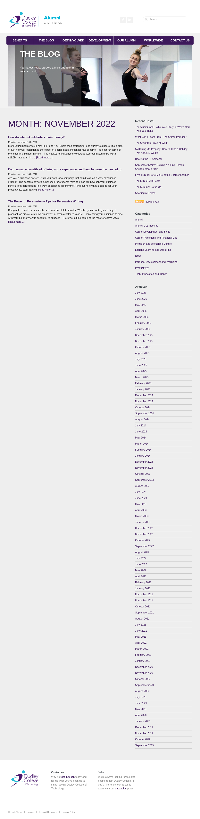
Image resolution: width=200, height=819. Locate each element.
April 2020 (140, 715)
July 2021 (140, 624)
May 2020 (140, 709)
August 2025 (142, 353)
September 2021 (144, 612)
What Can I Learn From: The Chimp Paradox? (161, 136)
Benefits (19, 40)
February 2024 (143, 449)
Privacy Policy (68, 812)
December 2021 (144, 594)
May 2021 (140, 636)
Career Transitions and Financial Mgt (156, 237)
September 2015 (144, 745)
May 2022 (140, 570)
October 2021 (142, 606)
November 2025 (144, 341)
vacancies (121, 788)
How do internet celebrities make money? (36, 137)
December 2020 (144, 666)
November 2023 (144, 467)
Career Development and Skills (152, 231)
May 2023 (140, 504)
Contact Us (180, 40)
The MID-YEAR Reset (147, 180)
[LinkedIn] (129, 19)
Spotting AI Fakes (145, 193)
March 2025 (141, 377)
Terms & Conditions (48, 812)
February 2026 (143, 323)
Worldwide (153, 40)
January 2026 (142, 329)
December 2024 (144, 395)
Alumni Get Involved (146, 225)
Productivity (142, 267)
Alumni (139, 219)
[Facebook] (122, 19)
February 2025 (143, 383)
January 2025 (142, 389)
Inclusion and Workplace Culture (153, 243)
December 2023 (144, 461)
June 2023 (141, 497)
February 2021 (143, 654)
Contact (30, 812)
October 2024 (142, 407)
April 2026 (140, 310)
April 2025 (140, 371)
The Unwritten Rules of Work (151, 142)
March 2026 (141, 316)
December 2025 (144, 335)
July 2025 (140, 359)
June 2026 (141, 298)
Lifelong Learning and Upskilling (153, 249)
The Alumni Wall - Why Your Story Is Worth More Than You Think (162, 129)
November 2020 (144, 672)
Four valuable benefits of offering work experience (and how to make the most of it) (64, 169)
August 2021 (142, 618)
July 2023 (140, 491)
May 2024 (140, 437)
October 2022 (142, 540)
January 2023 (142, 522)
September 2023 (144, 479)
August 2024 (142, 419)
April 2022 (140, 576)
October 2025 (142, 347)
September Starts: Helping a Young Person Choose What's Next (159, 166)
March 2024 (141, 443)
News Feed (152, 201)
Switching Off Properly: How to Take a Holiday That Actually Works (161, 151)
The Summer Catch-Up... (149, 186)
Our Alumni (126, 40)
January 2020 (142, 721)
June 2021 (141, 630)
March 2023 (141, 516)
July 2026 (140, 292)
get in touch (68, 776)
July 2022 (140, 558)
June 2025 (141, 365)
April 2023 (140, 510)
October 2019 (142, 739)
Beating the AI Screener (148, 158)
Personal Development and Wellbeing (156, 261)
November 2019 (144, 733)
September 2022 (144, 546)
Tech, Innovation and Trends (151, 273)
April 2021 (140, 642)
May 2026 (140, 304)
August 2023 (142, 485)
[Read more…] (44, 157)
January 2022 (142, 588)
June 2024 (141, 431)
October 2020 (142, 679)
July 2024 (140, 425)
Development (100, 40)
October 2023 (142, 473)
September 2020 (144, 685)
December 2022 (144, 528)
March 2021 (141, 648)
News (138, 255)
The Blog (46, 40)
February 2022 (143, 582)
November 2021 (144, 600)
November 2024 (144, 401)
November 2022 (144, 534)
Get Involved (73, 40)
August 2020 (142, 691)
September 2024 (144, 413)
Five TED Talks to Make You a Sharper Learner (162, 174)
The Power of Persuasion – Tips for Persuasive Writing (45, 201)
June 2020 (141, 703)
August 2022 (142, 552)
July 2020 (140, 697)
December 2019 (144, 727)
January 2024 (142, 455)
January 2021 (142, 660)
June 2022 (141, 564)
